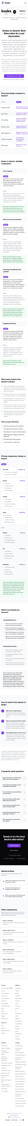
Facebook (17, 1006)
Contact (3, 1033)
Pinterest (17, 1028)
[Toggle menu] (25, 3)
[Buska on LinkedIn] (23, 1120)
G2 (16, 1011)
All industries (4, 1045)
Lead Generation (5, 998)
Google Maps (18, 1023)
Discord (17, 1036)
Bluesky (17, 1008)
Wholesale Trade (5, 1070)
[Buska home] (5, 4)
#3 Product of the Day (15, 1117)
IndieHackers (18, 1033)
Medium (17, 1026)
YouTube (17, 1001)
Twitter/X (17, 995)
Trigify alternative (19, 1084)
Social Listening (6, 988)
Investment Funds (5, 1073)
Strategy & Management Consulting (4, 1058)
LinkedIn (17, 990)
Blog (2, 1025)
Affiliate (3, 1016)
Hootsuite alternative (20, 1055)
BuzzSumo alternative (20, 1073)
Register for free (5, 1030)
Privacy (3, 1011)
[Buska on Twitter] (20, 1120)
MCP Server (4, 996)
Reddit (16, 993)
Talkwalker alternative (20, 1062)
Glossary (3, 1028)
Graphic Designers (5, 1048)
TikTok (17, 1016)
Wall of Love (4, 1013)
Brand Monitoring (5, 1006)
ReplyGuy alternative (20, 1101)
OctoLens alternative (20, 1081)
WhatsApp (17, 1038)
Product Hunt (18, 1013)
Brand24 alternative (20, 1079)
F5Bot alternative (19, 1076)
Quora (16, 1003)
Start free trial (14, 845)
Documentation (5, 993)
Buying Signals (4, 1003)
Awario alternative (19, 1052)
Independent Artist (5, 1065)
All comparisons (19, 1045)
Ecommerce (4, 1088)
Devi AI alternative (19, 1098)
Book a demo (14, 850)
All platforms (18, 988)
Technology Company (6, 1063)
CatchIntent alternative (20, 1103)
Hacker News (18, 998)
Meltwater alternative (20, 1091)
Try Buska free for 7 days (14, 76)
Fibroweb (16, 1115)
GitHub (17, 1031)
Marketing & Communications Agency (5, 1052)
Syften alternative (19, 1086)
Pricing (3, 990)
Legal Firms (4, 1068)
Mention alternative (20, 1071)
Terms (2, 1008)
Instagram (17, 1018)
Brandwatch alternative (21, 1064)
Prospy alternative (19, 1106)
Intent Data (3, 1001)
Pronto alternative (19, 1089)
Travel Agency (4, 1091)
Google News (18, 1021)
